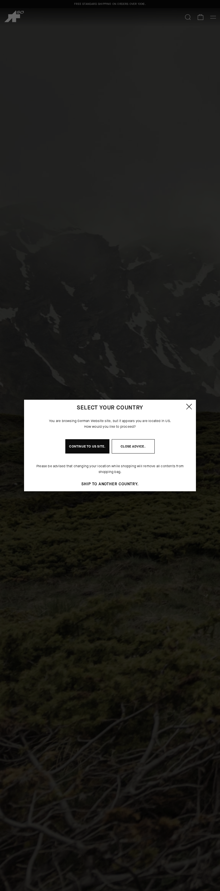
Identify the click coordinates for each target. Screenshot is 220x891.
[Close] (189, 406)
